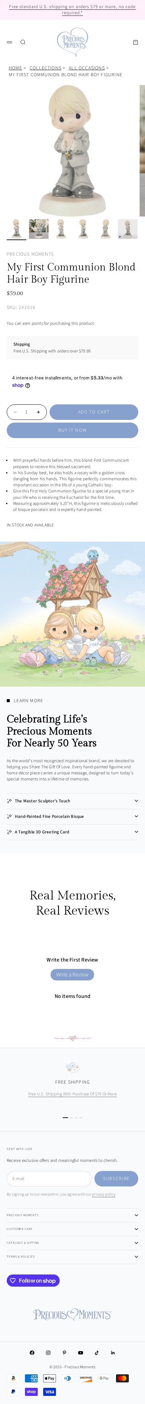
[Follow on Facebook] (32, 1352)
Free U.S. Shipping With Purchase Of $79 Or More (72, 1094)
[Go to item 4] (83, 229)
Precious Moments (30, 254)
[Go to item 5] (105, 229)
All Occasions (87, 68)
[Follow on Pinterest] (64, 1352)
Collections (45, 68)
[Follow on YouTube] (80, 1352)
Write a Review (72, 974)
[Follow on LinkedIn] (113, 1352)
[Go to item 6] (128, 229)
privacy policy (103, 1194)
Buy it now (72, 430)
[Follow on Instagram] (48, 1352)
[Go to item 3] (61, 229)
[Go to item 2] (39, 229)
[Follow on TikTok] (96, 1352)
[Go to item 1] (16, 229)
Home (15, 68)
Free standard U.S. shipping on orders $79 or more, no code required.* (72, 10)
